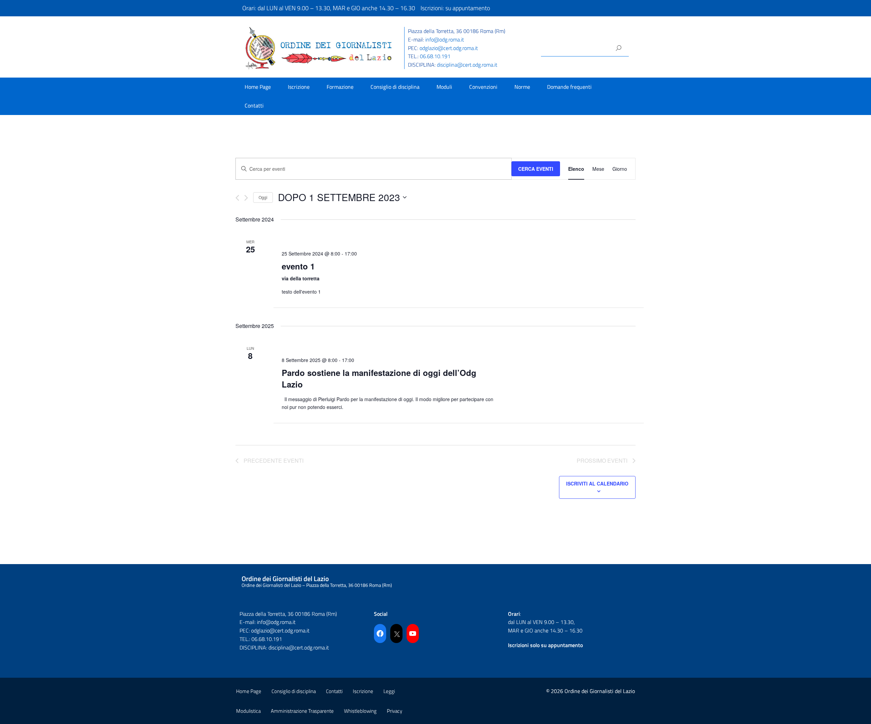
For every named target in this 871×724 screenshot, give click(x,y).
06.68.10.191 (435, 56)
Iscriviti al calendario (597, 483)
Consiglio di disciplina (395, 87)
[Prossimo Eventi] (246, 198)
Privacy (394, 711)
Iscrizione (299, 87)
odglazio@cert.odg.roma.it (449, 48)
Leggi (389, 691)
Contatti (254, 105)
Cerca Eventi (535, 168)
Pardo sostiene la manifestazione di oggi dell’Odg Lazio (379, 378)
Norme (522, 87)
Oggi (263, 197)
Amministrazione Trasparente (302, 711)
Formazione (340, 87)
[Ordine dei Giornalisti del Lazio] (318, 47)
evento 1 (298, 266)
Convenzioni (483, 87)
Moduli (444, 87)
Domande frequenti (569, 87)
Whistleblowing (360, 711)
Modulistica (248, 711)
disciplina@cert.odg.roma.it (467, 65)
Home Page (258, 87)
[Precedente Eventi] (237, 198)
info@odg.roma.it (444, 39)
